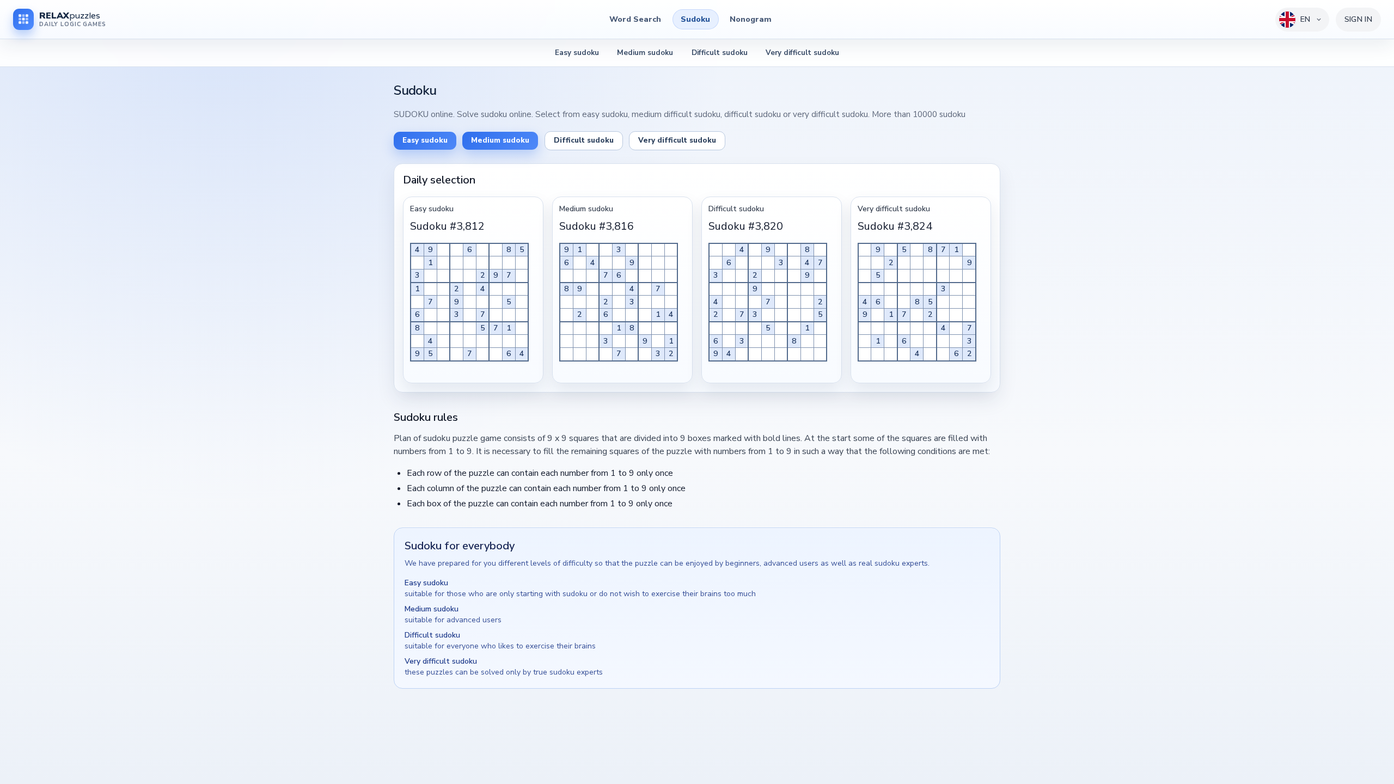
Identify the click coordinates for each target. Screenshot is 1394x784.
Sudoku (695, 19)
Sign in (1358, 19)
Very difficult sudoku (802, 52)
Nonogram (751, 19)
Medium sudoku (645, 52)
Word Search (635, 19)
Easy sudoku (577, 52)
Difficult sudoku (720, 52)
